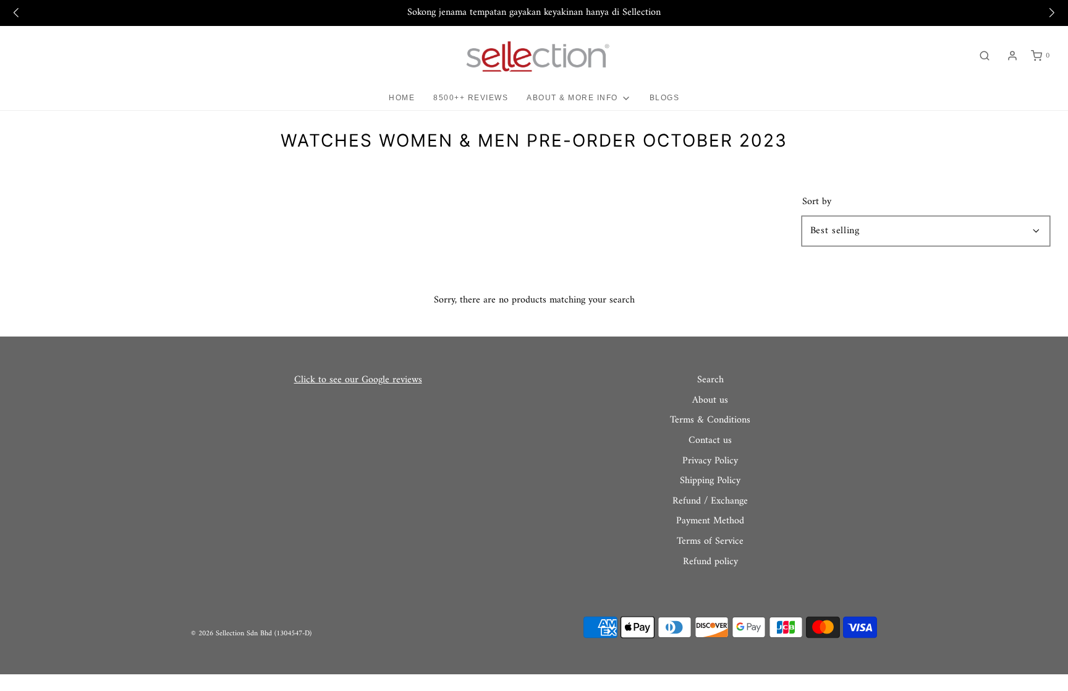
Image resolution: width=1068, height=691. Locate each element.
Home (402, 97)
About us (710, 401)
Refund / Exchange (710, 502)
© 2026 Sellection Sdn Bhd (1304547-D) (251, 633)
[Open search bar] (984, 55)
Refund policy (710, 562)
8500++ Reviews (470, 97)
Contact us (710, 441)
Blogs (665, 97)
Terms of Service (710, 542)
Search (710, 380)
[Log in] (1012, 55)
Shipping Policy (710, 481)
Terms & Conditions (710, 421)
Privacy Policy (710, 461)
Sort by (816, 202)
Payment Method (710, 521)
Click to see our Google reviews (358, 379)
